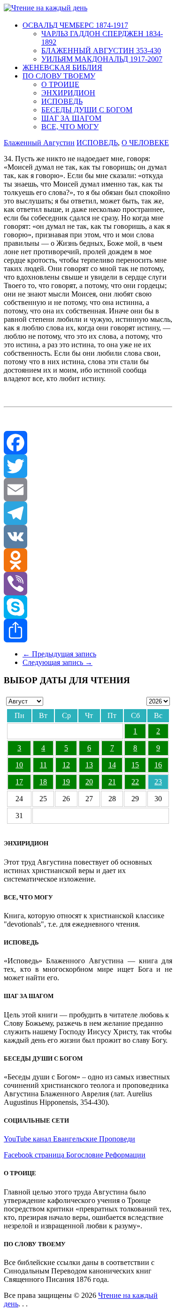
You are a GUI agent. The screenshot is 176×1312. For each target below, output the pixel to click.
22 (135, 782)
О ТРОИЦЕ (60, 84)
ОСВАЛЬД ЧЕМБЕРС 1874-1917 (75, 25)
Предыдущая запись (59, 654)
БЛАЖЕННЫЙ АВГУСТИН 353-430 (101, 51)
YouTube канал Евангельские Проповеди (69, 1139)
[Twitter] (88, 466)
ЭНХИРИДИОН (68, 93)
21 (112, 782)
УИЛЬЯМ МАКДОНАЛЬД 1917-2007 (101, 59)
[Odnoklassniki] (88, 560)
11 (43, 765)
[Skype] (88, 607)
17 (19, 782)
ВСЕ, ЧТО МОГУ (70, 127)
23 (158, 782)
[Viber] (88, 583)
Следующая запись (57, 662)
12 (66, 765)
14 (112, 765)
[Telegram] (88, 513)
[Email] (88, 489)
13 (89, 765)
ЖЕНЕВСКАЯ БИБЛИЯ (62, 67)
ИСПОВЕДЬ (62, 101)
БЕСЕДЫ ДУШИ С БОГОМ (86, 110)
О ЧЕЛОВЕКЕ (145, 143)
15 (135, 765)
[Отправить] (88, 630)
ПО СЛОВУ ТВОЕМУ (59, 76)
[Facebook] (88, 442)
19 (66, 782)
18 (43, 782)
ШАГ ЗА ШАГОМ (71, 118)
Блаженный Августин (39, 143)
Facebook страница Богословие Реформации (74, 1155)
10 (19, 765)
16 (158, 765)
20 (89, 782)
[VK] (88, 536)
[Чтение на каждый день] (45, 8)
